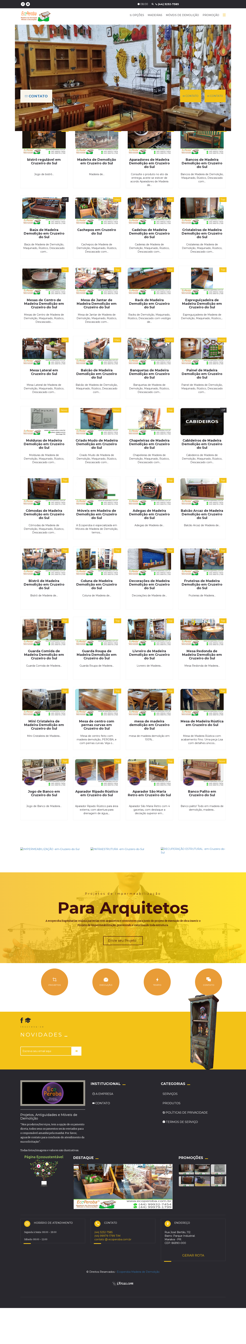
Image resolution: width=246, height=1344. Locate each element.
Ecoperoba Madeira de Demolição (138, 1272)
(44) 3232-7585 (103, 1229)
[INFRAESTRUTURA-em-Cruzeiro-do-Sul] (117, 849)
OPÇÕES (138, 15)
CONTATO (38, 96)
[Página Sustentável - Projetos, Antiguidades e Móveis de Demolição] (44, 1167)
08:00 (133, 4)
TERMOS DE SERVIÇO (181, 1119)
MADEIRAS (155, 15)
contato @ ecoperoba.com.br (112, 1236)
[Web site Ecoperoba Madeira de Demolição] (28, 4)
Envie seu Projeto (122, 937)
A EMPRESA (104, 1091)
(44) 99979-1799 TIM (107, 1232)
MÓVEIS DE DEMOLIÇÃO (182, 15)
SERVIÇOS (170, 1091)
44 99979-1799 (158, 4)
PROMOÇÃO (211, 15)
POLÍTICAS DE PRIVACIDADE (186, 1109)
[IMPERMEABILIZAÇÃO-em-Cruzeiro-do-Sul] (49, 849)
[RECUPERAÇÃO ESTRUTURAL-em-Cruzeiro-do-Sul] (193, 850)
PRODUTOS (171, 1100)
